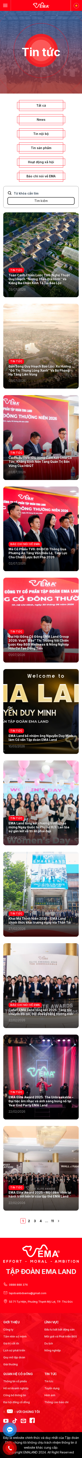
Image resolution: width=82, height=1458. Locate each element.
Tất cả (41, 105)
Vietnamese (76, 5)
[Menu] (5, 5)
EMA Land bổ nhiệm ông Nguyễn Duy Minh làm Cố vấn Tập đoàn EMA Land (41, 738)
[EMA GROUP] (41, 5)
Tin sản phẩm (41, 148)
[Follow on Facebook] (32, 1421)
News (41, 119)
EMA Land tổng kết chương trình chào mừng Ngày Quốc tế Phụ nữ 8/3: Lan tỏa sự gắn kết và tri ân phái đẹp (39, 827)
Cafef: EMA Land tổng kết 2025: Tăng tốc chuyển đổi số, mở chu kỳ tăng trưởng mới (41, 1012)
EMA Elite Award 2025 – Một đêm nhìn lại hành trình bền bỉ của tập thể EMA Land (40, 1194)
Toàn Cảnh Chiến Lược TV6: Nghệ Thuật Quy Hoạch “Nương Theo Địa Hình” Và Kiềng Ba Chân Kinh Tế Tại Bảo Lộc (39, 279)
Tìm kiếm (41, 201)
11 (52, 1221)
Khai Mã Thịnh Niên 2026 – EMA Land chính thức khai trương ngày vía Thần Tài (40, 920)
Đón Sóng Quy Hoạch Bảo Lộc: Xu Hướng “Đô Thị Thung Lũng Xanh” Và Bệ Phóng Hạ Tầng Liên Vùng (40, 370)
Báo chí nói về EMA (41, 176)
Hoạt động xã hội (41, 162)
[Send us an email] (23, 1421)
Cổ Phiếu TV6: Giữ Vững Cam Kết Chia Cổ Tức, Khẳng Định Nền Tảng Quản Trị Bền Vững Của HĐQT (40, 461)
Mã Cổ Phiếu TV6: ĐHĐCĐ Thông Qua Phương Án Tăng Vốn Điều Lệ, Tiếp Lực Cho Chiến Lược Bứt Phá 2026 (38, 553)
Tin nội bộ (41, 134)
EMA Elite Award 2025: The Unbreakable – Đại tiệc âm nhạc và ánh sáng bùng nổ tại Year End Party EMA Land (41, 1101)
